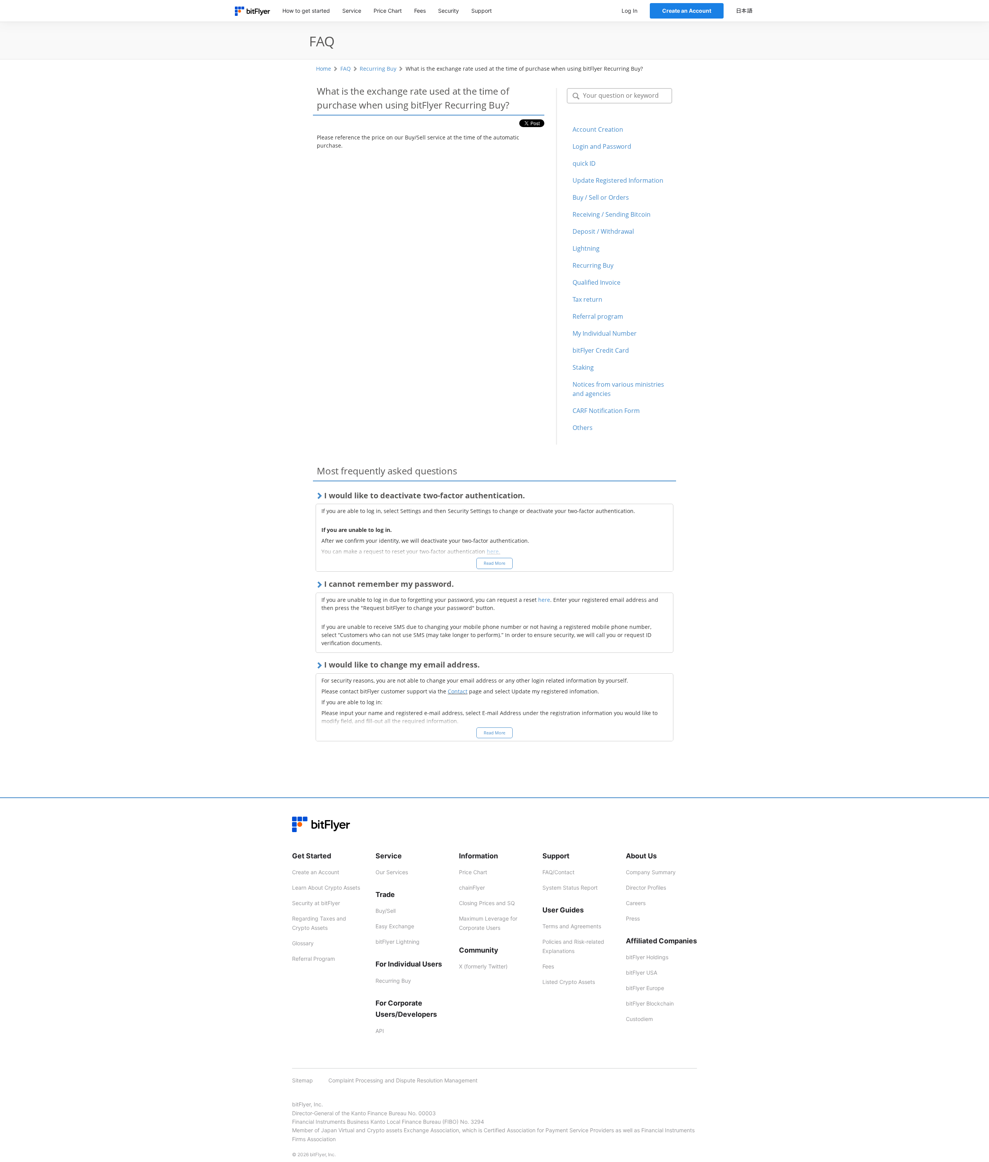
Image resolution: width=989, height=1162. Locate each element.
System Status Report (570, 887)
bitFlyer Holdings (647, 957)
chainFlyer (472, 887)
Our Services (392, 872)
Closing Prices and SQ (487, 903)
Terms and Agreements (571, 926)
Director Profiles (646, 887)
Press (633, 918)
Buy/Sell (386, 910)
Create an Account (315, 872)
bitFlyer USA (641, 972)
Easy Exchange (395, 926)
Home (323, 68)
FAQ (345, 68)
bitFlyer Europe (645, 988)
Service (351, 10)
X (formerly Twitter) (483, 966)
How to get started (306, 10)
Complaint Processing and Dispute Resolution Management (403, 1080)
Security (448, 10)
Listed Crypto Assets (568, 982)
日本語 (744, 10)
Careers (636, 903)
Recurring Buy (378, 68)
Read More (494, 563)
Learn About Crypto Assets (326, 887)
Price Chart (388, 10)
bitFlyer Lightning (398, 941)
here (544, 599)
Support (481, 10)
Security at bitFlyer (316, 903)
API (380, 1031)
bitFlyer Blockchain (650, 1003)
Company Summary (651, 872)
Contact (457, 691)
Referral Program (313, 958)
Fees (420, 10)
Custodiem (639, 1019)
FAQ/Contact (558, 872)
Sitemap (302, 1080)
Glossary (303, 943)
